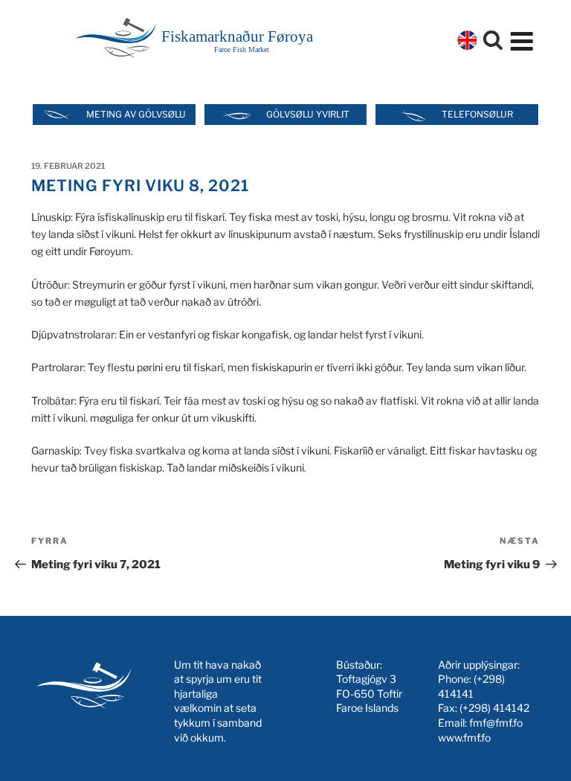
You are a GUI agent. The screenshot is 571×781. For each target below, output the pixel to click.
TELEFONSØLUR (477, 114)
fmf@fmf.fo (496, 722)
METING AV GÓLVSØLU (136, 114)
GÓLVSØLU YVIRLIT (307, 114)
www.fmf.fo (464, 737)
